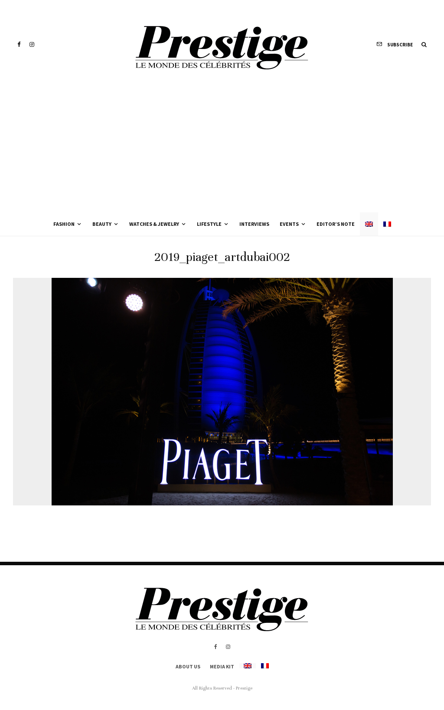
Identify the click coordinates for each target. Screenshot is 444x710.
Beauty (101, 224)
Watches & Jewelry (154, 224)
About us (188, 666)
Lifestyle (209, 224)
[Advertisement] (222, 147)
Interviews (254, 224)
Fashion (64, 224)
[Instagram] (32, 44)
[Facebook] (19, 44)
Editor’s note (336, 224)
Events (289, 224)
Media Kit (222, 666)
